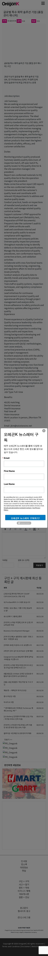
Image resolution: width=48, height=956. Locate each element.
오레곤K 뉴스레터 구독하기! (25, 518)
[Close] (44, 430)
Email (6, 458)
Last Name (9, 484)
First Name (9, 471)
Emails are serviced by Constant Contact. (18, 508)
